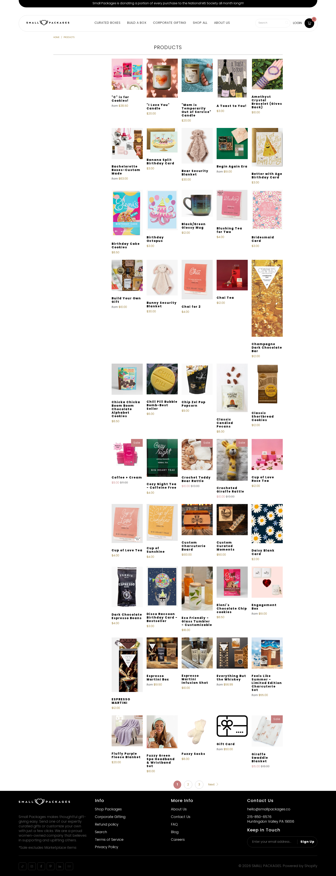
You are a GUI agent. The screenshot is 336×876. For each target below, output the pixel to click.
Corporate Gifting (89, 11)
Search (101, 832)
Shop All (200, 23)
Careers (178, 840)
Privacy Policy (106, 847)
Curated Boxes (107, 23)
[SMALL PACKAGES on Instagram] (32, 866)
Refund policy (106, 825)
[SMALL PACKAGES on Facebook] (41, 866)
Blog (174, 832)
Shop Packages (108, 809)
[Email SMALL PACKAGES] (69, 866)
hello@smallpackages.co (268, 809)
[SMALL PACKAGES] (47, 23)
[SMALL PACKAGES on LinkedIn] (60, 866)
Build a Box (41, 11)
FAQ (174, 825)
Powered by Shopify (300, 866)
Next (211, 784)
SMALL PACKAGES (266, 866)
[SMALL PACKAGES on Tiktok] (22, 866)
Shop (24, 11)
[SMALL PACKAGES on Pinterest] (50, 866)
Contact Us (180, 817)
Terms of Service (109, 840)
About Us (112, 11)
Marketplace (62, 11)
